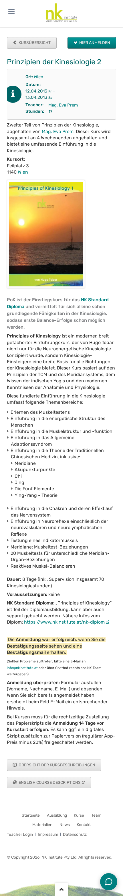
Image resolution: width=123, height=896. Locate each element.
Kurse (79, 815)
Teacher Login (20, 834)
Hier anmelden (94, 42)
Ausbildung (57, 815)
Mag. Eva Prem (63, 105)
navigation (11, 11)
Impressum (48, 834)
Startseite (31, 815)
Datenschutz (75, 834)
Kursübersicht (34, 42)
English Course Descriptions (49, 782)
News (64, 824)
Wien (38, 76)
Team (96, 815)
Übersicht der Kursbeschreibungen (56, 765)
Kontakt (84, 824)
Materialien (42, 824)
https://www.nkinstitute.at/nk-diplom (64, 622)
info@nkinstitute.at (22, 668)
